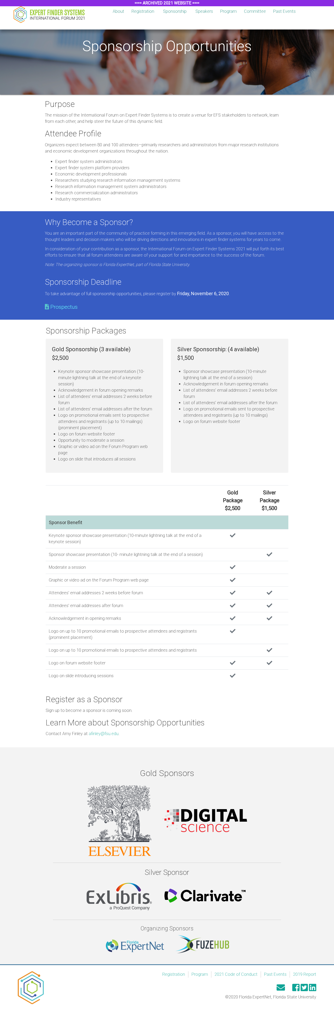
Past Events (284, 11)
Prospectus (63, 307)
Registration (143, 11)
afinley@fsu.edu (103, 733)
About (118, 11)
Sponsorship (175, 11)
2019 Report (304, 974)
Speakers (204, 11)
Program (228, 11)
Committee (255, 11)
